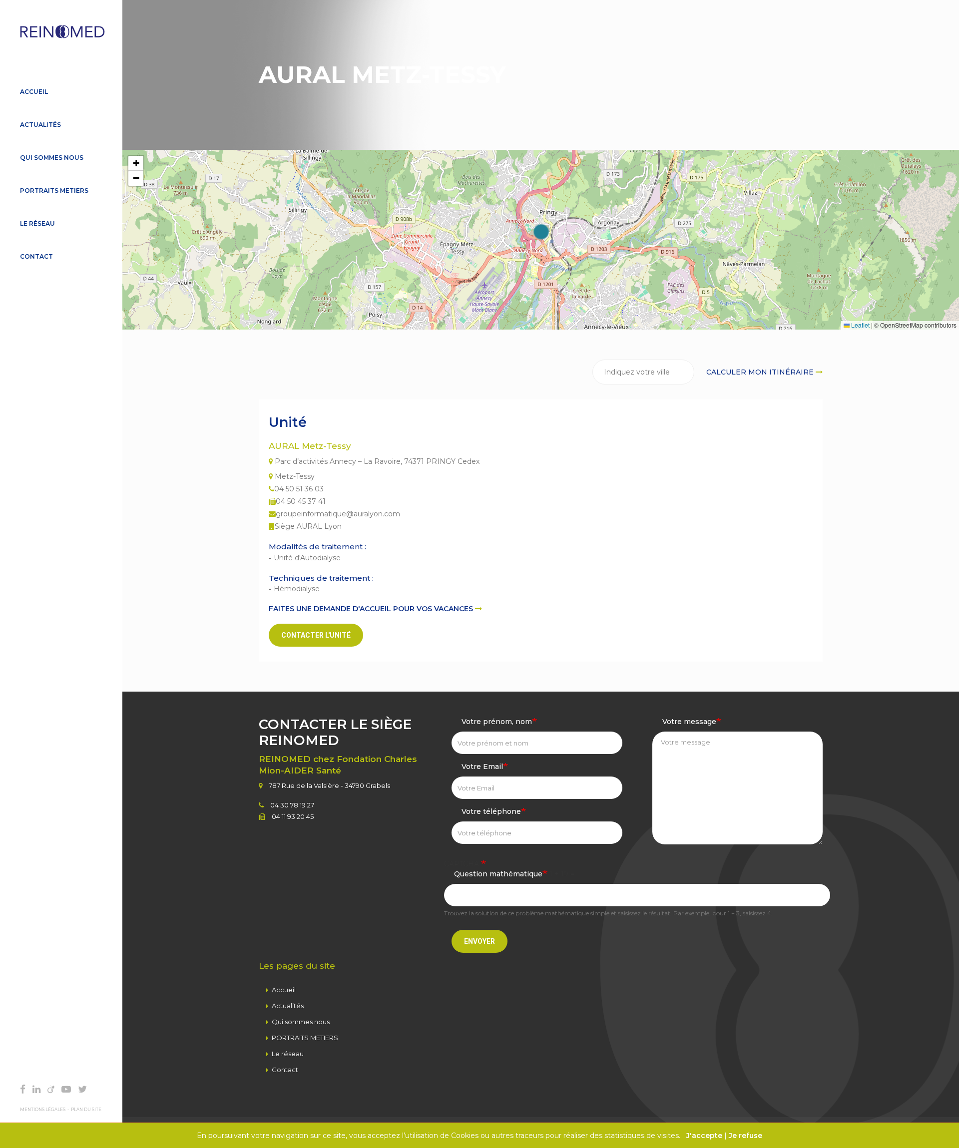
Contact (36, 256)
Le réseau (37, 223)
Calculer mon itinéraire (761, 372)
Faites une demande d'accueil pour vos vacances (372, 608)
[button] (541, 232)
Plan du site (86, 1109)
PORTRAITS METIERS (54, 190)
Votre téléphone (491, 811)
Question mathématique (498, 873)
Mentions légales (42, 1109)
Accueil (34, 91)
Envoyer (479, 941)
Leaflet (860, 325)
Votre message (689, 721)
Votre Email (482, 766)
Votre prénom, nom (497, 721)
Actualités (40, 124)
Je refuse (745, 1135)
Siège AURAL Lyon (308, 526)
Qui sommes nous (51, 157)
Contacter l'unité (316, 635)
